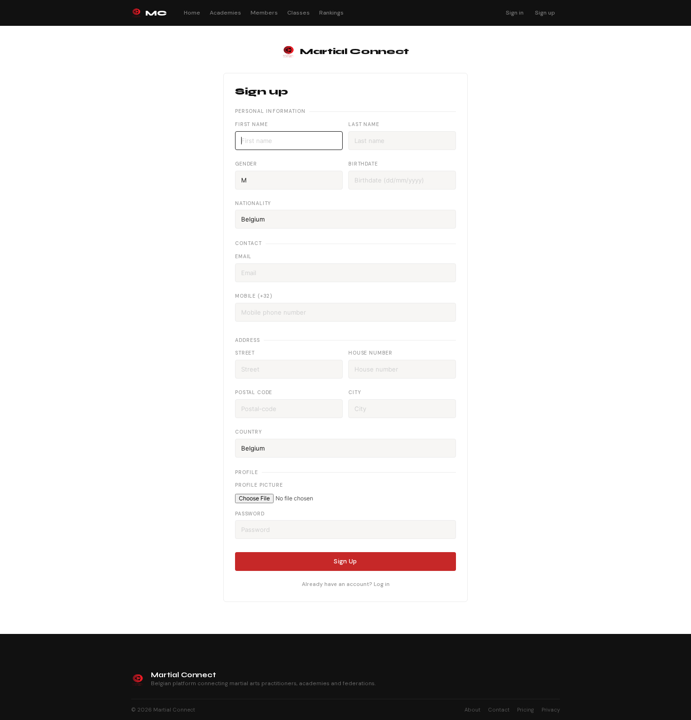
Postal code (253, 392)
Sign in (515, 12)
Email (243, 256)
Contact (499, 709)
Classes (298, 12)
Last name (363, 124)
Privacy (551, 709)
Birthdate (363, 164)
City (354, 392)
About (472, 709)
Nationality (253, 203)
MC (155, 12)
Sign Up (345, 561)
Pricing (525, 709)
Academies (225, 12)
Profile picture (259, 485)
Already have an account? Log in (346, 584)
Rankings (331, 12)
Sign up (545, 12)
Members (264, 12)
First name (251, 124)
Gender (246, 164)
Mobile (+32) (253, 296)
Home (192, 12)
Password (250, 514)
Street (245, 353)
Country (248, 432)
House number (370, 353)
